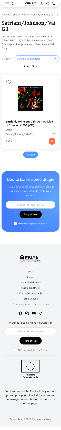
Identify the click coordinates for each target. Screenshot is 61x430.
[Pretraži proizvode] (12, 3)
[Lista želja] (47, 3)
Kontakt (30, 276)
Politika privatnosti (30, 287)
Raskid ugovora (30, 298)
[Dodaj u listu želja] (8, 82)
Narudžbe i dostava (30, 282)
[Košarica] (54, 3)
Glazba (9, 129)
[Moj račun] (41, 3)
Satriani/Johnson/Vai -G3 (19, 134)
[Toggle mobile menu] (7, 3)
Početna (6, 14)
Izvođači (25, 14)
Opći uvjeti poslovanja (30, 293)
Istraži (15, 14)
